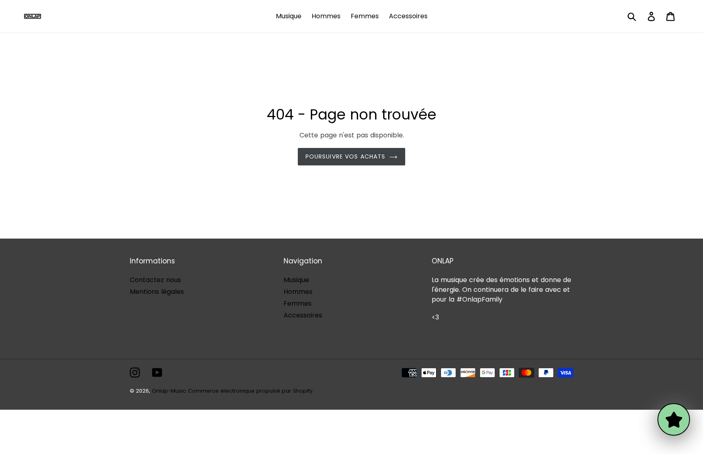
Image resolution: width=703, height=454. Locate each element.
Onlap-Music (169, 391)
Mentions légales (157, 291)
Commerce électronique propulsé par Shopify (250, 391)
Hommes (298, 291)
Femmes (298, 303)
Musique (296, 280)
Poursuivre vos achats (346, 156)
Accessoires (303, 315)
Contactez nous (155, 280)
